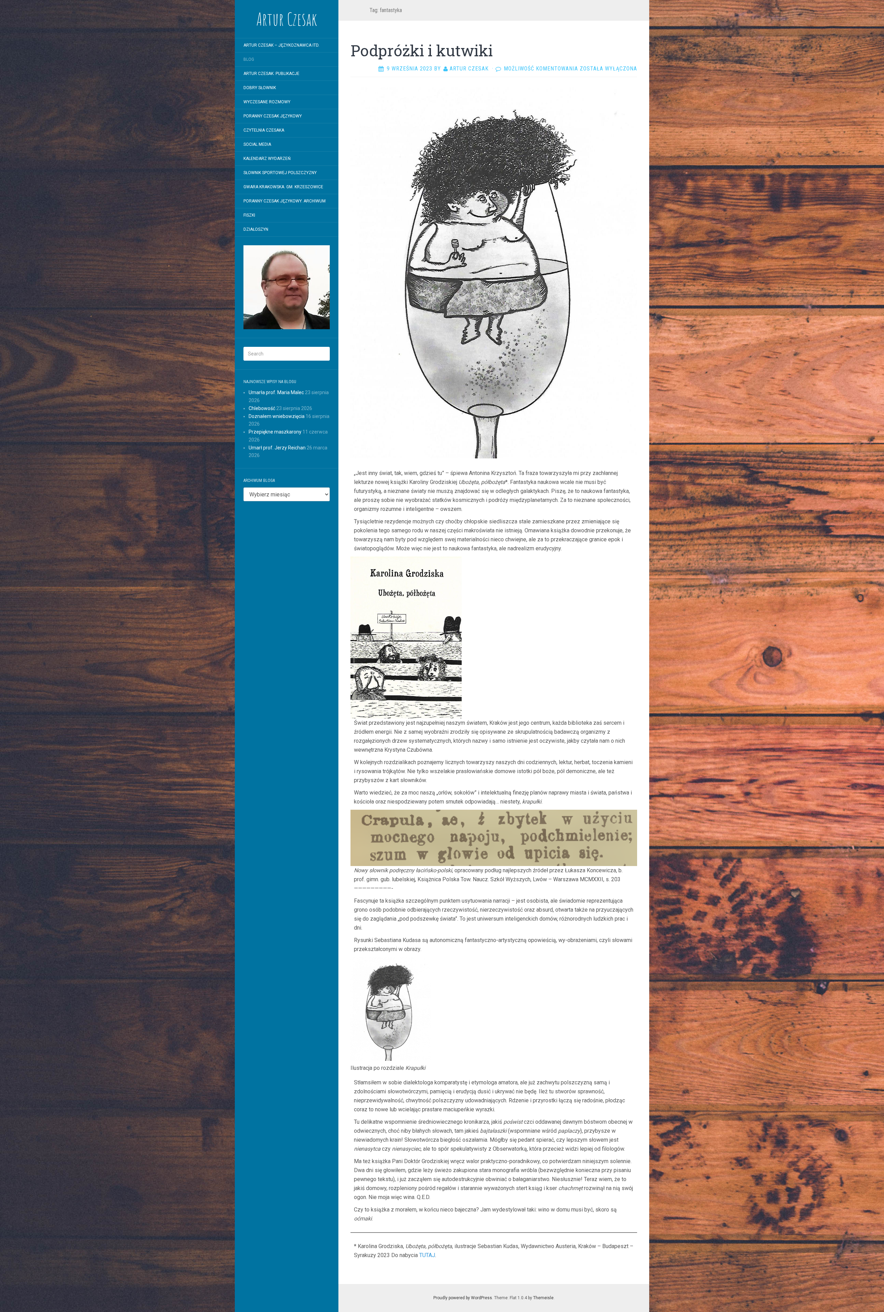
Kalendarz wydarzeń (267, 158)
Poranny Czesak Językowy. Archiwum (284, 201)
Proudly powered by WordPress (462, 1297)
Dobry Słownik (259, 87)
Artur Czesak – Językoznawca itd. (281, 45)
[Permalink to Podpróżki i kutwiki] (493, 272)
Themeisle (543, 1297)
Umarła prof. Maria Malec (276, 392)
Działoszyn (255, 229)
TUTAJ (427, 1255)
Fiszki (249, 215)
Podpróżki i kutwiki (421, 50)
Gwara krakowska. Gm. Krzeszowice (283, 186)
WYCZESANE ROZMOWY (266, 101)
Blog (248, 59)
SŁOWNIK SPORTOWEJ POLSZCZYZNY (280, 172)
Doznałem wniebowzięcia (277, 416)
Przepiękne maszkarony (275, 432)
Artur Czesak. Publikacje (271, 73)
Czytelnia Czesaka (263, 130)
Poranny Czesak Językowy (272, 116)
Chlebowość (262, 408)
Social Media (257, 144)
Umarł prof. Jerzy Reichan (277, 447)
